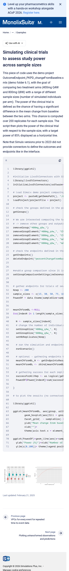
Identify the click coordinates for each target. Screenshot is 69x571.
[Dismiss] (60, 4)
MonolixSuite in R (40, 22)
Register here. (31, 12)
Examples (21, 32)
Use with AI (14, 43)
